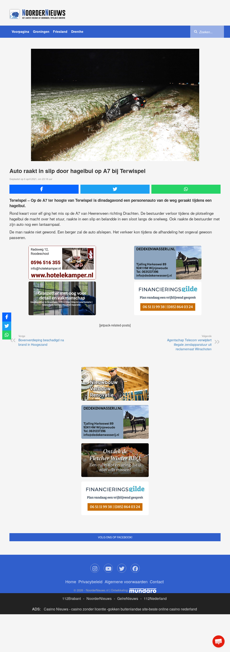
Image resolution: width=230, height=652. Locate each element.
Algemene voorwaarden (126, 581)
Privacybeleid (90, 581)
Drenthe (77, 31)
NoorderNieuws (99, 598)
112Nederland (155, 598)
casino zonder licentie (88, 609)
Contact (157, 581)
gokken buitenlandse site (128, 609)
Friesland (60, 31)
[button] (218, 641)
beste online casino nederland (173, 609)
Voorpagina (20, 31)
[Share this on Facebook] (44, 189)
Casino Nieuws (56, 609)
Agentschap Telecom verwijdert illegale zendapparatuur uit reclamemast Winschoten (189, 342)
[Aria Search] (195, 31)
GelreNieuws (127, 598)
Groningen (41, 31)
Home (70, 581)
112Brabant (71, 598)
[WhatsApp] (186, 189)
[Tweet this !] (115, 189)
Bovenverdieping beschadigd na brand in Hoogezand (41, 340)
